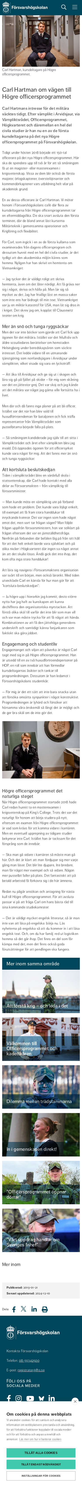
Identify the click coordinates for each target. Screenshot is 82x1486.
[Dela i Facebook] (16, 1310)
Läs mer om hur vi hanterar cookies (40, 1439)
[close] (75, 1401)
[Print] (47, 1309)
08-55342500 (29, 1360)
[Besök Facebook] (9, 1398)
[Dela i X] (24, 1310)
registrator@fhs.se (31, 1370)
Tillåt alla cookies (41, 1453)
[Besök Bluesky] (41, 1398)
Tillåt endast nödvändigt (41, 1464)
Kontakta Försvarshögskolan (27, 1351)
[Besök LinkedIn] (52, 1398)
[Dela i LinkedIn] (36, 1310)
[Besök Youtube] (30, 1398)
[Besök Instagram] (19, 1398)
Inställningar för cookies (41, 1475)
